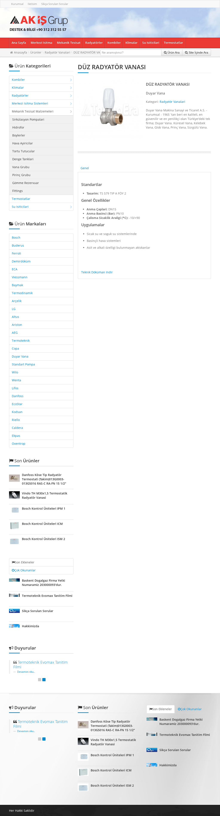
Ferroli (16, 253)
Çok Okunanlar (25, 570)
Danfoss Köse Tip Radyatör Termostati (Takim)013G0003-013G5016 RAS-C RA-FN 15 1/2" (44, 479)
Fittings (17, 191)
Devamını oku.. (26, 671)
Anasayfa (20, 52)
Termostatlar (173, 42)
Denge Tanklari (23, 159)
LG (13, 309)
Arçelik (16, 301)
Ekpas (16, 436)
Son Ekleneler (24, 562)
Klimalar (131, 42)
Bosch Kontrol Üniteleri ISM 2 (43, 539)
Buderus (18, 245)
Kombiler (114, 42)
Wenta (16, 380)
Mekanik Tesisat (69, 42)
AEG (15, 333)
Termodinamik (22, 293)
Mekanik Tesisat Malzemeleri (32, 111)
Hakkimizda (30, 626)
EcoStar (17, 404)
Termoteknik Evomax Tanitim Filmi (47, 596)
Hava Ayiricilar (22, 143)
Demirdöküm (21, 261)
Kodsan (17, 412)
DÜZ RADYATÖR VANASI (90, 52)
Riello (16, 420)
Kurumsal (17, 4)
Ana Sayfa (19, 42)
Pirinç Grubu (21, 175)
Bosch (16, 237)
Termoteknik (21, 340)
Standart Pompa (23, 364)
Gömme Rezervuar (25, 183)
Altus (15, 317)
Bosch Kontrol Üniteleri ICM (42, 524)
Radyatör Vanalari (57, 52)
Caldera (17, 428)
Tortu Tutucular (23, 151)
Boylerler (18, 135)
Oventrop (18, 444)
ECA (14, 269)
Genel (85, 168)
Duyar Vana (20, 356)
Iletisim (32, 4)
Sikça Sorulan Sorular (54, 4)
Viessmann (20, 277)
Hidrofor (18, 127)
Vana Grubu (20, 167)
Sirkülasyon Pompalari (28, 119)
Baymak (17, 285)
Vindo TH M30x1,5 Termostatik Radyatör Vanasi (44, 495)
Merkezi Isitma (41, 42)
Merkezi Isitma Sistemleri (30, 103)
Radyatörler (94, 42)
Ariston (17, 325)
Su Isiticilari (150, 42)
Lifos (15, 388)
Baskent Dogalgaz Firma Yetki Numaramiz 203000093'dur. (43, 582)
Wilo (15, 372)
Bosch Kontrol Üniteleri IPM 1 (43, 508)
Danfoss (17, 396)
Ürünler (35, 52)
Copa (15, 348)
